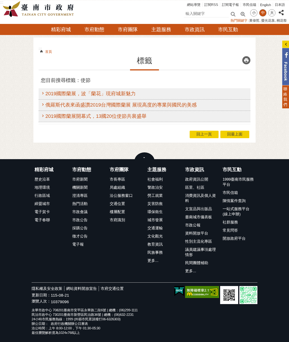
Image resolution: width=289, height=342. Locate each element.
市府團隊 (128, 29)
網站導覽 (193, 5)
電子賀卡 (42, 212)
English (265, 5)
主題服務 (161, 29)
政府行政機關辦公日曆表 (69, 324)
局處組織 (117, 187)
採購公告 (80, 228)
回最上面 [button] (234, 134)
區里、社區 (194, 187)
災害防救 (155, 204)
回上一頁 (204, 134)
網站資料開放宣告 (81, 288)
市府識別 (117, 220)
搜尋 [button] (233, 13)
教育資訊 (155, 244)
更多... (152, 260)
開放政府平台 (234, 238)
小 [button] (254, 13)
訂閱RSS (211, 5)
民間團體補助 (196, 263)
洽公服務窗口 (121, 195)
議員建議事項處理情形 (200, 252)
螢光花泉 (268, 20)
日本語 (280, 5)
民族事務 (155, 252)
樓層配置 (117, 212)
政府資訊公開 (196, 179)
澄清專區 (80, 195)
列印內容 (246, 60)
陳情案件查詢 (234, 201)
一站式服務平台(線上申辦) (236, 211)
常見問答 (230, 230)
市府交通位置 (112, 288)
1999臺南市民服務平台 (238, 182)
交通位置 (117, 204)
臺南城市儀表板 (198, 217)
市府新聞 (80, 179)
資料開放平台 (196, 233)
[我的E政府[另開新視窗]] (179, 291)
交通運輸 (155, 228)
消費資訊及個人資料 (200, 198)
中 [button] (263, 13)
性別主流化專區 (198, 241)
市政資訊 (195, 29)
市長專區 (117, 179)
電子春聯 (42, 220)
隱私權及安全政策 (47, 288)
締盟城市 (42, 204)
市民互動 (228, 29)
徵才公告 (80, 236)
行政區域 (42, 195)
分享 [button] (281, 10)
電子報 (78, 244)
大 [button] (272, 13)
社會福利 (155, 179)
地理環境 (42, 187)
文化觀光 (155, 236)
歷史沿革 (42, 179)
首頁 (48, 52)
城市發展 (155, 220)
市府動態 (94, 29)
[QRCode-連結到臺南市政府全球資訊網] (229, 295)
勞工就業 (155, 195)
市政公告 (80, 220)
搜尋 (187, 13)
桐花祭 (282, 20)
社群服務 (230, 222)
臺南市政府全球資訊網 (39, 9)
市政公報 (192, 225)
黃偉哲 (254, 20)
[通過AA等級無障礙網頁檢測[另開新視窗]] (202, 292)
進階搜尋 (242, 13)
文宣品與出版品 (198, 209)
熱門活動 (80, 204)
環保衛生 (155, 212)
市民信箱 (249, 5)
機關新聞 (80, 187)
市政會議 (80, 212)
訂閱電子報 (230, 5)
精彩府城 (61, 29)
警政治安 (155, 187)
